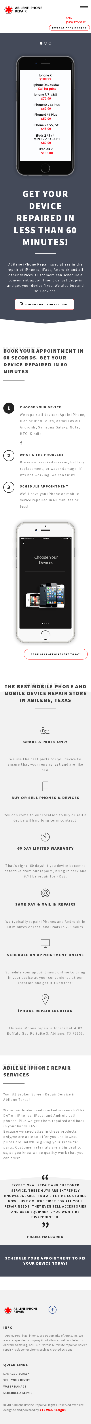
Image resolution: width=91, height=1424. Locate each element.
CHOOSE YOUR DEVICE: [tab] (41, 407)
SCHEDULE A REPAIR (17, 1393)
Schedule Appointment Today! (46, 304)
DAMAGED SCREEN (16, 1374)
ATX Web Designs (53, 1410)
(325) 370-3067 (75, 22)
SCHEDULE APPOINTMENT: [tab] (45, 486)
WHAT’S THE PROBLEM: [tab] (41, 454)
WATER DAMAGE (14, 1386)
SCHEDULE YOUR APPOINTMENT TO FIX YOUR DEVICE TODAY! (45, 1261)
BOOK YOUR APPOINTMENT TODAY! (56, 654)
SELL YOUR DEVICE (16, 1380)
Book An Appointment (69, 27)
